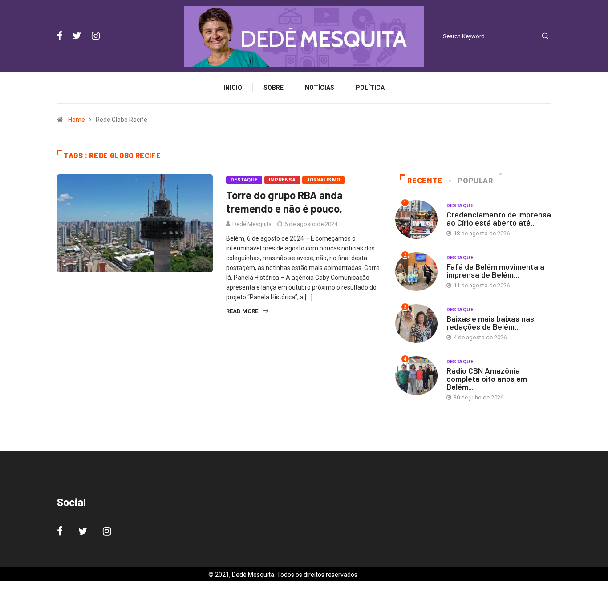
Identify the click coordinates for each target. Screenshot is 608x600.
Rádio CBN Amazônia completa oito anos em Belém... (486, 378)
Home (76, 119)
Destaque (244, 180)
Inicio (232, 87)
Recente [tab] (424, 181)
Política (370, 87)
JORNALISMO (323, 180)
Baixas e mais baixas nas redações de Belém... (490, 322)
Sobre (273, 87)
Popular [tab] (475, 181)
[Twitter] (77, 36)
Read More (242, 311)
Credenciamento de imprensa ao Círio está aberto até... (498, 218)
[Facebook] (59, 36)
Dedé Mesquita (252, 224)
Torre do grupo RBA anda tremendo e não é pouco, (284, 202)
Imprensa (282, 180)
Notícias (319, 87)
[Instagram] (96, 36)
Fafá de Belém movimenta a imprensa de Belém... (495, 270)
